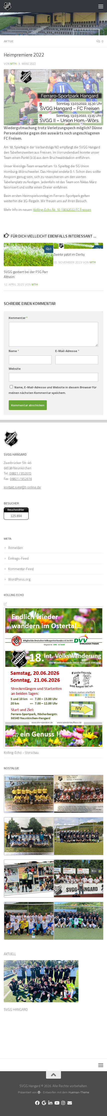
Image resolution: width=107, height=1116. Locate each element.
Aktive (8, 41)
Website (15, 368)
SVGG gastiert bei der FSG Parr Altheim (26, 274)
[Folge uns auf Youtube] (56, 1103)
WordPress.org (19, 579)
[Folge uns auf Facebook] (37, 1103)
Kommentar (18, 317)
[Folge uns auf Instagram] (63, 1103)
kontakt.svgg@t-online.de (22, 487)
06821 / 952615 (20, 473)
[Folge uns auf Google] (44, 1103)
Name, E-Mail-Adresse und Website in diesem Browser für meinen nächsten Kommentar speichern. (52, 390)
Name (14, 351)
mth (13, 63)
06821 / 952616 (21, 478)
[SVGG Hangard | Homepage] (8, 6)
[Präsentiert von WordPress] (39, 1092)
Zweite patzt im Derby (69, 254)
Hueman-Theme (78, 1092)
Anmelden (15, 547)
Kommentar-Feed (21, 568)
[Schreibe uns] (69, 1103)
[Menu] (101, 6)
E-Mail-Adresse (67, 351)
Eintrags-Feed (18, 558)
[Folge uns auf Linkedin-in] (50, 1103)
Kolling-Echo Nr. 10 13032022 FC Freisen (62, 209)
